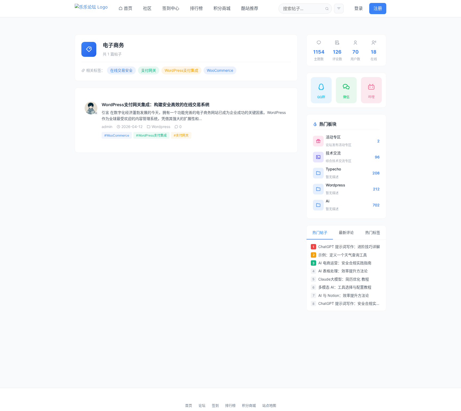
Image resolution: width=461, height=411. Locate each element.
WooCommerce (220, 70)
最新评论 (346, 232)
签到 (215, 405)
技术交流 (333, 153)
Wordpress (335, 185)
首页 (188, 405)
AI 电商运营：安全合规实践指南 (344, 263)
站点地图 (269, 405)
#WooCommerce (116, 135)
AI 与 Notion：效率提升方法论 (343, 295)
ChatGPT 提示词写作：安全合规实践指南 (350, 303)
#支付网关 (181, 135)
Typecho (333, 169)
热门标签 (372, 232)
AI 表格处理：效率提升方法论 (343, 271)
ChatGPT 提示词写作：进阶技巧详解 (349, 246)
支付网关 (148, 70)
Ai (327, 201)
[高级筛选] (339, 8)
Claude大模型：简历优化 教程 (343, 279)
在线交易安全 (121, 70)
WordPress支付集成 (181, 70)
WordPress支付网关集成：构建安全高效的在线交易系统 (155, 104)
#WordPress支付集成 (151, 135)
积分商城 (249, 405)
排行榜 (230, 405)
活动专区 (333, 137)
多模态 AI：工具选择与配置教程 (344, 287)
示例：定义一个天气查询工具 (342, 255)
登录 (358, 8)
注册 (377, 8)
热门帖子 (319, 232)
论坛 (201, 405)
